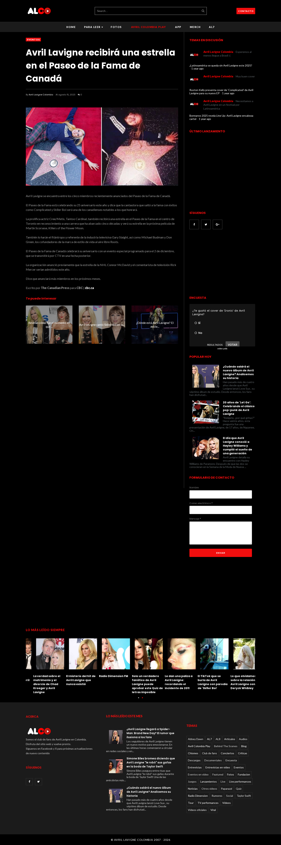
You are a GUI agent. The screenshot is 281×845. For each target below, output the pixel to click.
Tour (191, 802)
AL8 (218, 739)
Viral (213, 809)
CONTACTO (245, 11)
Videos (226, 802)
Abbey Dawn (195, 739)
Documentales (213, 760)
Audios (243, 739)
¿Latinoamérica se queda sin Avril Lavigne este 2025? (220, 65)
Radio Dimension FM (106, 676)
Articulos (229, 739)
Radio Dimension (198, 795)
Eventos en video (198, 774)
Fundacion (244, 774)
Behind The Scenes (225, 746)
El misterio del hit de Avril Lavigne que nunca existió (73, 680)
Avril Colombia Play (148, 27)
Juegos (192, 781)
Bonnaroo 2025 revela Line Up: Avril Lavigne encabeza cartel (221, 117)
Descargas (194, 760)
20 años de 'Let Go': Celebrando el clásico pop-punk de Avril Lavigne (239, 408)
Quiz (238, 788)
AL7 (212, 27)
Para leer (92, 27)
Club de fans (209, 753)
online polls (222, 348)
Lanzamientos (208, 781)
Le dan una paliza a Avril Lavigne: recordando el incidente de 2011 (171, 682)
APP (178, 27)
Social (229, 795)
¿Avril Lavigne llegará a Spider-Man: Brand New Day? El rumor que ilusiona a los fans (150, 733)
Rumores (217, 795)
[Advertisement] (221, 263)
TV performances (207, 802)
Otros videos (209, 788)
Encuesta (231, 760)
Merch (195, 27)
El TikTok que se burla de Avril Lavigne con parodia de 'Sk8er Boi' (205, 682)
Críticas (242, 753)
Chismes (193, 753)
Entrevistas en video (217, 767)
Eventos (33, 39)
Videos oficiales (197, 809)
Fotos (116, 27)
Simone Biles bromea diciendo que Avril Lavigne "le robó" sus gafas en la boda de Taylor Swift (151, 762)
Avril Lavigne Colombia (41, 94)
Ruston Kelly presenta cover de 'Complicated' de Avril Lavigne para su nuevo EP (221, 91)
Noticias (193, 788)
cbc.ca (89, 288)
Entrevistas (195, 767)
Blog (244, 746)
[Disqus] (102, 416)
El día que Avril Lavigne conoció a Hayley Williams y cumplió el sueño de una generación (237, 445)
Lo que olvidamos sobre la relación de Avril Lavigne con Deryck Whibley (237, 682)
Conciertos (227, 753)
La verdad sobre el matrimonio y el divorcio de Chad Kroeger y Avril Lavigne (39, 684)
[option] (42, 665)
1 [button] (138, 700)
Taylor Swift (244, 795)
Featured (217, 774)
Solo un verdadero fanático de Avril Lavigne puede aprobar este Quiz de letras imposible (139, 684)
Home (71, 27)
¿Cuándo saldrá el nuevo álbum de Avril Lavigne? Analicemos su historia (238, 372)
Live (223, 781)
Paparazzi (226, 788)
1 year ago (197, 68)
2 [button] (142, 700)
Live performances (240, 781)
